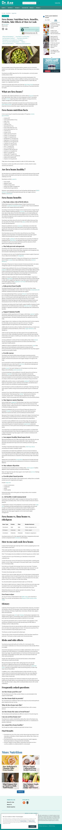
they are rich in (27, 305)
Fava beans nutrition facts (22, 36)
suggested (13, 402)
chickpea (21, 615)
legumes (31, 95)
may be (7, 368)
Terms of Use (32, 821)
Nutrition (10, 7)
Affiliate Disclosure (43, 826)
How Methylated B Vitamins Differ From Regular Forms (10, 769)
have (11, 240)
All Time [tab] (47, 20)
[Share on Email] (3, 29)
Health (3, 7)
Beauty (31, 7)
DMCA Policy (52, 826)
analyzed (4, 269)
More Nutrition (12, 752)
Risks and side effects (8, 43)
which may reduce (30, 446)
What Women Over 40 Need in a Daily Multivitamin (10, 786)
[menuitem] (4, 8)
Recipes (17, 7)
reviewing (20, 226)
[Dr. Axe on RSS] (24, 802)
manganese (21, 255)
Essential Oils (25, 7)
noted (33, 345)
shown (14, 240)
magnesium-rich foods (19, 281)
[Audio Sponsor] (29, 33)
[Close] (36, 815)
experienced (27, 424)
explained (26, 381)
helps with (8, 482)
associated (9, 278)
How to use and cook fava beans (10, 41)
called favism (9, 193)
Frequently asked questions (23, 43)
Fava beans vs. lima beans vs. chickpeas (12, 40)
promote (33, 472)
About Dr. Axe (10, 802)
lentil (16, 615)
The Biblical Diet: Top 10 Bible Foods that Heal (54, 52)
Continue (32, 826)
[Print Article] (6, 29)
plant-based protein (7, 104)
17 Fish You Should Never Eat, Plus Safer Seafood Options (54, 45)
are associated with (34, 289)
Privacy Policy (23, 821)
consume (22, 211)
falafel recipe (24, 596)
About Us (9, 804)
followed (24, 294)
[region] (19, 821)
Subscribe (57, 3)
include (8, 98)
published (12, 238)
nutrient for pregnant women (14, 205)
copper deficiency (29, 328)
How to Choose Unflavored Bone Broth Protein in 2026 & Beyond (29, 769)
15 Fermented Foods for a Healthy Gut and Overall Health (55, 25)
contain (21, 394)
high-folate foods (29, 84)
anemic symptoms (17, 369)
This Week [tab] (55, 20)
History (23, 41)
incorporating (19, 459)
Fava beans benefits (22, 38)
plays (24, 221)
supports (14, 179)
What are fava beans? (8, 36)
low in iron (21, 364)
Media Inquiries (11, 807)
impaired (9, 374)
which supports (30, 467)
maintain (32, 314)
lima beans (17, 537)
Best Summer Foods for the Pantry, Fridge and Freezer (30, 786)
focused (8, 411)
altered (36, 339)
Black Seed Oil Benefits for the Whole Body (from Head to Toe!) (54, 39)
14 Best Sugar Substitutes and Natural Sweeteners (55, 32)
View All (20, 791)
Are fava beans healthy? (8, 38)
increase (10, 260)
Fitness (38, 7)
